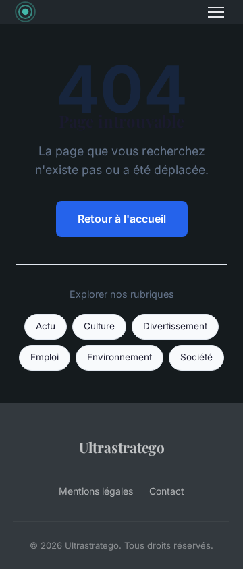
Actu (45, 326)
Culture (99, 326)
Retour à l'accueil (122, 218)
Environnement (119, 357)
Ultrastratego (122, 446)
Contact (166, 491)
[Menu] (216, 12)
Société (196, 357)
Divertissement (175, 326)
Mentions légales (96, 491)
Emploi (44, 357)
